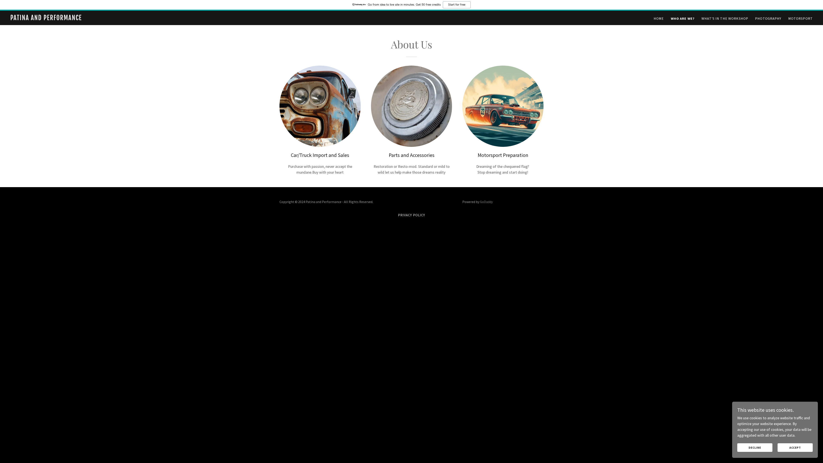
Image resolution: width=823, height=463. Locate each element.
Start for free (456, 4)
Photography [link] (768, 18)
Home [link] (659, 18)
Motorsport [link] (800, 18)
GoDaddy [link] (486, 202)
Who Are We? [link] (683, 18)
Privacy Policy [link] (411, 215)
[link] (150, 18)
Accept (795, 447)
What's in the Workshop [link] (724, 18)
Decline (755, 447)
